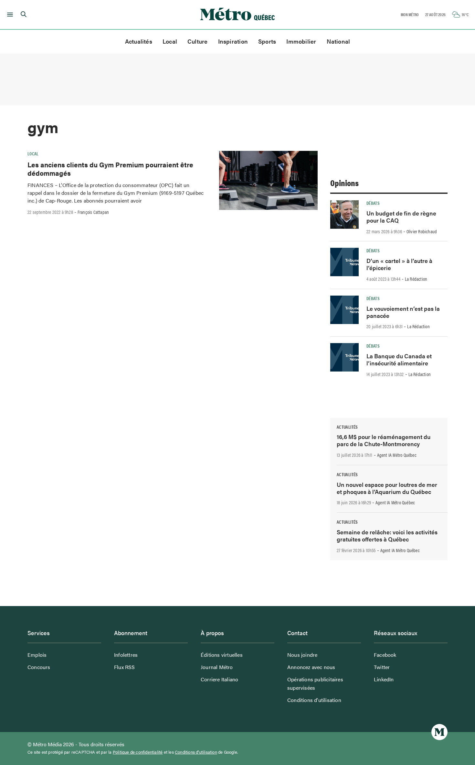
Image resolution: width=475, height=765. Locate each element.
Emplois (37, 654)
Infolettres (126, 654)
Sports (267, 41)
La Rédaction (416, 279)
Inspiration (233, 41)
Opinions (344, 183)
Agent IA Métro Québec (397, 455)
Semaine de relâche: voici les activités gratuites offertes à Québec (387, 535)
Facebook (385, 654)
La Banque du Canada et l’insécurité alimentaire (399, 359)
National (338, 41)
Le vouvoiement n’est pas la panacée (403, 312)
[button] (8, 14)
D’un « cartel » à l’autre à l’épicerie (399, 264)
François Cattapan (93, 212)
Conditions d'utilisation (196, 752)
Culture (197, 41)
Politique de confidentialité (138, 752)
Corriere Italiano (219, 679)
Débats (373, 202)
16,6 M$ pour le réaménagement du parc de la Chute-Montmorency (383, 440)
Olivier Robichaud (421, 231)
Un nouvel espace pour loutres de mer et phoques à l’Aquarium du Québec (387, 488)
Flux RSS (124, 667)
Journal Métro (217, 667)
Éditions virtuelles (222, 654)
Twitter (382, 667)
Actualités (138, 41)
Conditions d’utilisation (314, 700)
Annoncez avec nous (311, 667)
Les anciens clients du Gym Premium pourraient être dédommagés (110, 169)
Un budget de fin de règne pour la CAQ (401, 216)
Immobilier (301, 41)
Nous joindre (302, 654)
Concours (38, 667)
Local (170, 41)
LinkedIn (384, 679)
